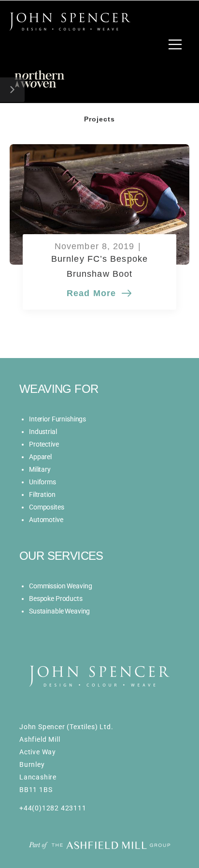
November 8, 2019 (95, 246)
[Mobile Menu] (175, 44)
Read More (93, 295)
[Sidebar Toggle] (12, 89)
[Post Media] (99, 204)
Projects (99, 119)
